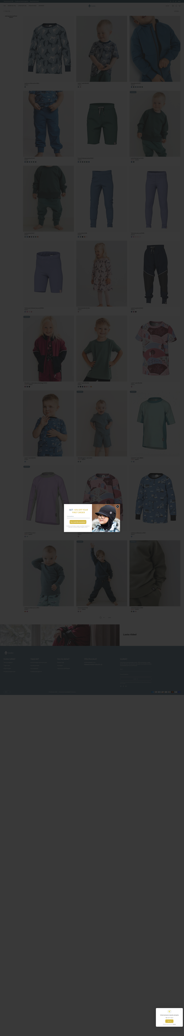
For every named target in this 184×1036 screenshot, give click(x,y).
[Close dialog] (117, 506)
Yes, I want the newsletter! (78, 522)
